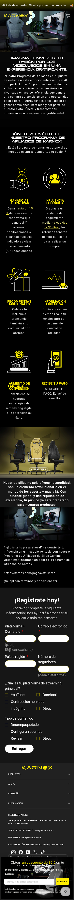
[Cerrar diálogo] (71, 859)
